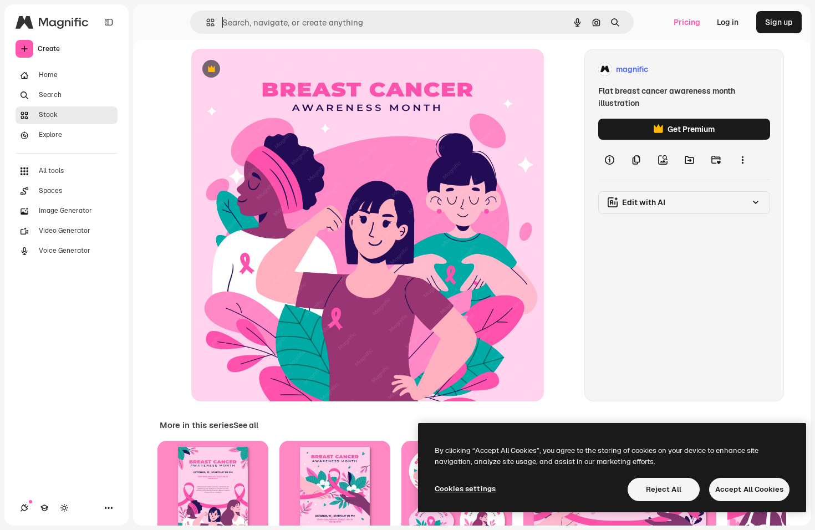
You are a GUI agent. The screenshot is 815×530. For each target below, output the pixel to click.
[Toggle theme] (64, 508)
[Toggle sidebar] (109, 22)
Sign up (779, 22)
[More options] (742, 160)
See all (245, 425)
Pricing (687, 22)
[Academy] (44, 508)
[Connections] (24, 508)
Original (262, 69)
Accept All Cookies (749, 489)
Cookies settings (465, 488)
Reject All (663, 489)
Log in (727, 22)
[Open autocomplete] (206, 22)
